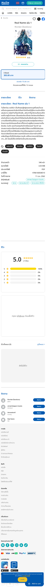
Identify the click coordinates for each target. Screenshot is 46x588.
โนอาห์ (39, 146)
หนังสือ (9, 13)
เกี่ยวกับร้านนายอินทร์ (7, 520)
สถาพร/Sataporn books (35, 179)
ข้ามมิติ (5, 151)
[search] (3, 8)
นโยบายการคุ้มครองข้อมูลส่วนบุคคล (12, 530)
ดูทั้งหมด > (41, 344)
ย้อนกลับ (5, 18)
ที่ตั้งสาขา (4, 534)
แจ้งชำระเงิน (4, 502)
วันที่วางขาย (5, 176)
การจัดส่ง (4, 499)
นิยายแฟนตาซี (23, 183)
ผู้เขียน (3, 450)
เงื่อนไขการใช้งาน (6, 527)
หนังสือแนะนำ (5, 439)
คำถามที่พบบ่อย (6, 506)
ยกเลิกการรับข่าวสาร (7, 510)
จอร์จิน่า (30, 146)
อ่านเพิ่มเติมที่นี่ (26, 576)
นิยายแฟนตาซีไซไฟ (38, 183)
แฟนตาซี (10, 146)
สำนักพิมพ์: (5, 179)
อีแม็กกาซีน (33, 13)
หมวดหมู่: (4, 183)
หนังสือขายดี (5, 432)
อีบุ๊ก (16, 13)
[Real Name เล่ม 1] (39, 19)
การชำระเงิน (4, 495)
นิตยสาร (24, 13)
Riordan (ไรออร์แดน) (23, 26)
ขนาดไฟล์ (4, 165)
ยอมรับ (22, 579)
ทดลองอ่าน (24, 64)
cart (23, 3)
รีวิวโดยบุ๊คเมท (5, 457)
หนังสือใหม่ (4, 436)
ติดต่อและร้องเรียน (7, 523)
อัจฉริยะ (19, 146)
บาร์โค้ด (4, 172)
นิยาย (14, 183)
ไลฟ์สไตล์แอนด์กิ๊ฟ (6, 481)
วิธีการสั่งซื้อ (4, 492)
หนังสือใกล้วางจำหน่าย (8, 443)
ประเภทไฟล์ (5, 169)
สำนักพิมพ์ (4, 446)
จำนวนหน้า (5, 162)
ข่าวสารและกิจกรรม (7, 453)
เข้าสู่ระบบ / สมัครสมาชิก (34, 3)
